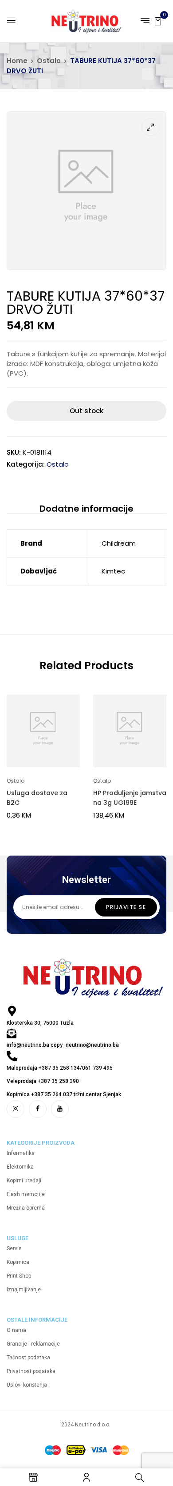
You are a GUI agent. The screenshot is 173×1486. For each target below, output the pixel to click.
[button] (158, 20)
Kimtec (113, 571)
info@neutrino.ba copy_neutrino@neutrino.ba (63, 1045)
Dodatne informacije (86, 508)
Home (17, 60)
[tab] (86, 508)
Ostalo (49, 60)
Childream (119, 543)
